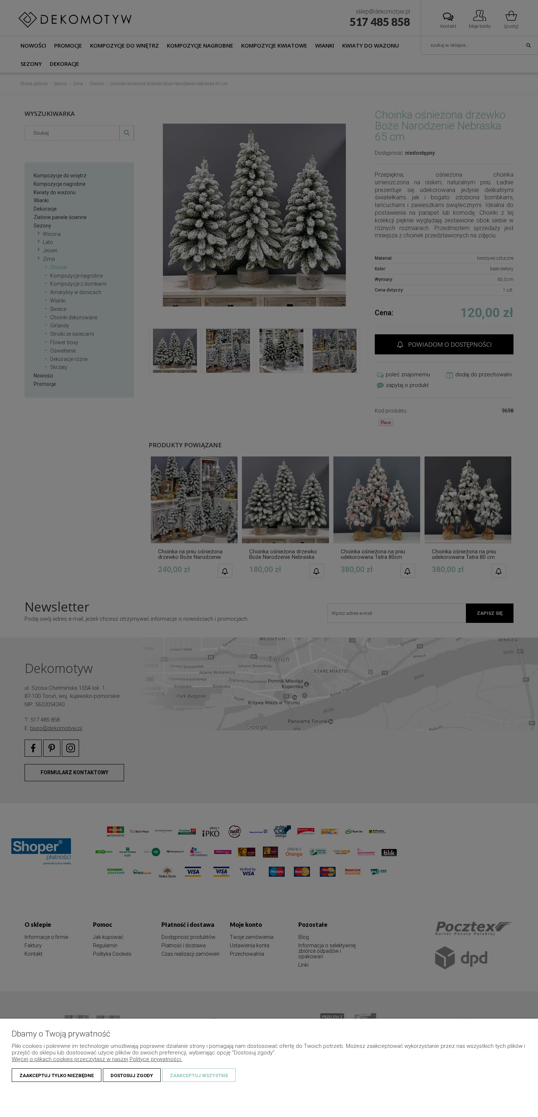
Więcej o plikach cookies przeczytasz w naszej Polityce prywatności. (97, 1059)
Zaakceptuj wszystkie (199, 1075)
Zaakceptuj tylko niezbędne (56, 1075)
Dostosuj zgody (132, 1075)
